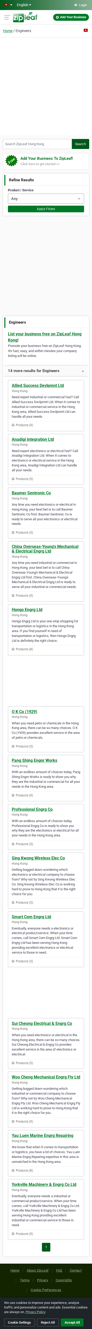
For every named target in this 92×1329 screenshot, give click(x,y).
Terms (25, 1280)
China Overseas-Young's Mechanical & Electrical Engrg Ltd (45, 549)
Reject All (48, 1322)
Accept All (72, 1322)
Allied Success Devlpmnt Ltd (38, 385)
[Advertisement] (46, 85)
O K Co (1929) (24, 711)
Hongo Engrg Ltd (27, 609)
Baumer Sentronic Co (31, 493)
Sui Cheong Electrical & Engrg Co (42, 1023)
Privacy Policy (35, 1312)
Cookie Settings (19, 1322)
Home (8, 31)
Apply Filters (46, 209)
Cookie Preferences (46, 1290)
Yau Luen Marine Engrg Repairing (42, 1135)
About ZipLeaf (38, 1270)
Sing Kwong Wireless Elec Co (38, 858)
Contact (76, 1270)
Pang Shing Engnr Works (34, 760)
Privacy (42, 1280)
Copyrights (64, 1280)
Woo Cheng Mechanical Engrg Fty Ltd (46, 1077)
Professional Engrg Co (32, 809)
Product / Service (20, 190)
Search (80, 144)
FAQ (59, 1270)
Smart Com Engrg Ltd (31, 916)
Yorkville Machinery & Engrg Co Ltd (44, 1184)
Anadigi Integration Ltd (33, 439)
